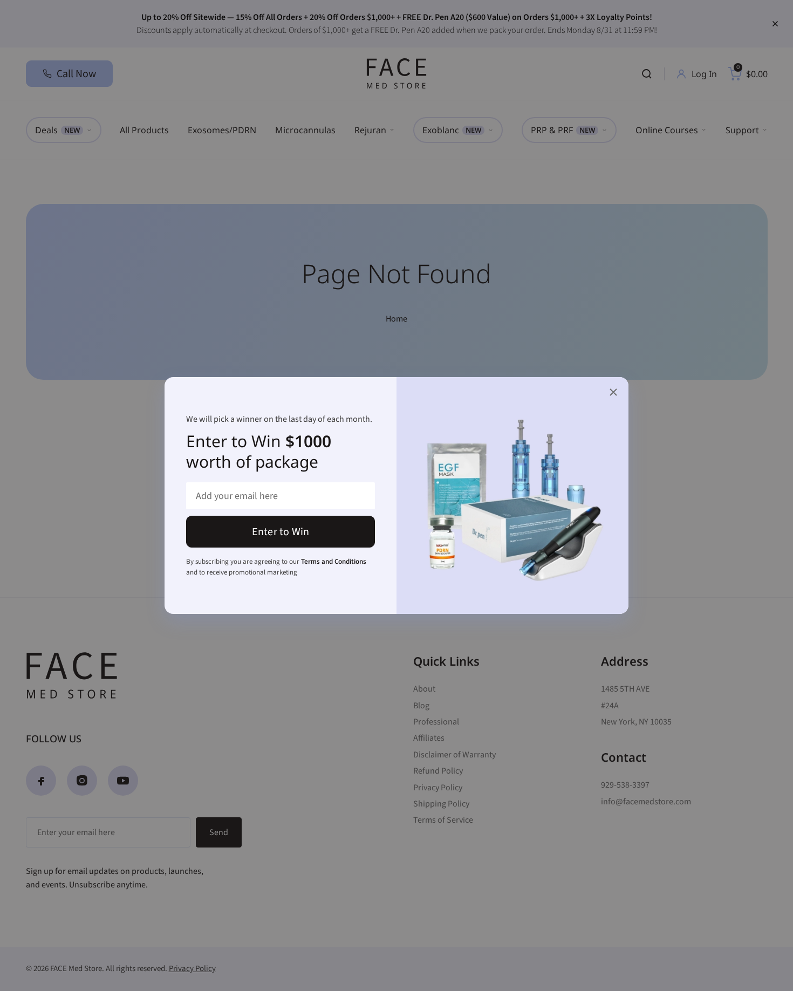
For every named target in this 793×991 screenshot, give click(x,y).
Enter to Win (280, 531)
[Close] (613, 392)
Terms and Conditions (333, 561)
